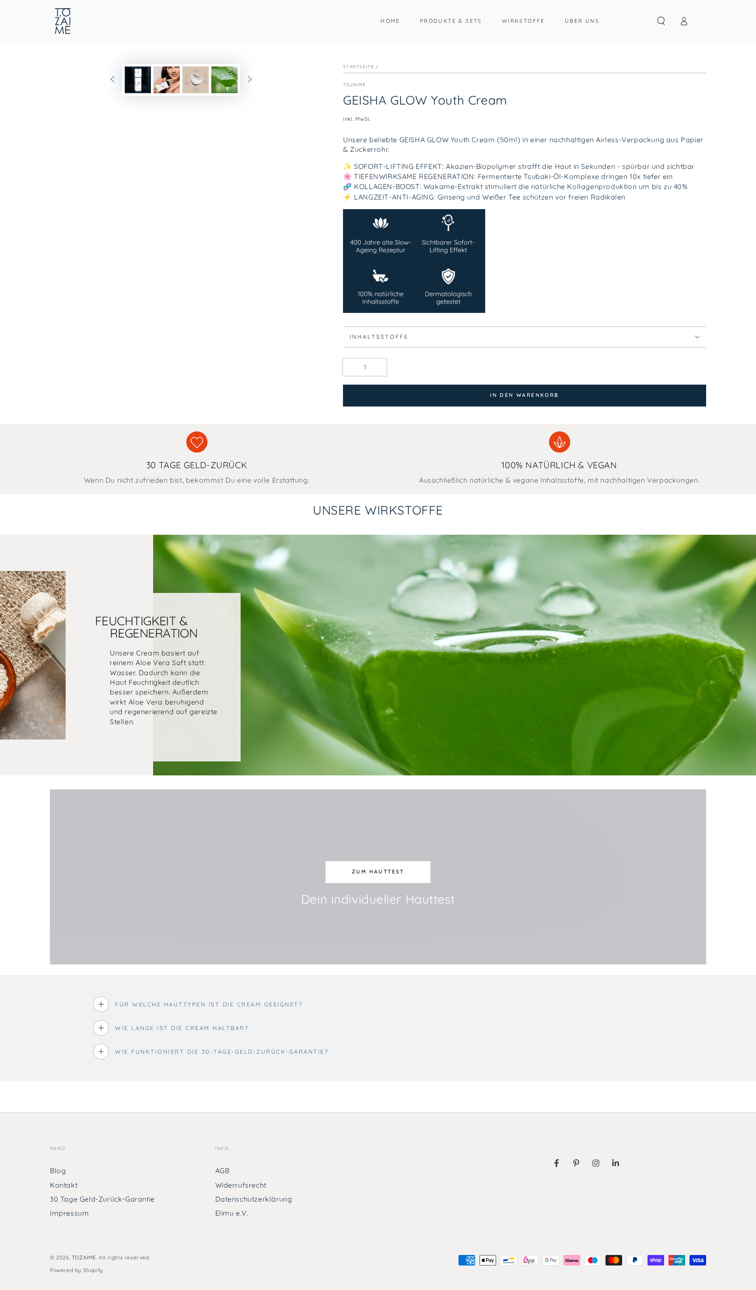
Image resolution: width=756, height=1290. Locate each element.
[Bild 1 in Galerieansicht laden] (138, 80)
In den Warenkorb (524, 395)
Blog (58, 1170)
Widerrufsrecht (240, 1185)
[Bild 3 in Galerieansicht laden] (195, 80)
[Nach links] (112, 80)
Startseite (358, 67)
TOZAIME (84, 1257)
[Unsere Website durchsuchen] (661, 21)
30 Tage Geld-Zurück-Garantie (102, 1199)
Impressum (69, 1213)
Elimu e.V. (231, 1213)
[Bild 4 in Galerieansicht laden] (224, 80)
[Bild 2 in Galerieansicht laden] (167, 80)
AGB (222, 1170)
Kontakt (63, 1185)
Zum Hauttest (378, 871)
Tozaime (354, 85)
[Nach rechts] (249, 80)
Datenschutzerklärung (253, 1199)
